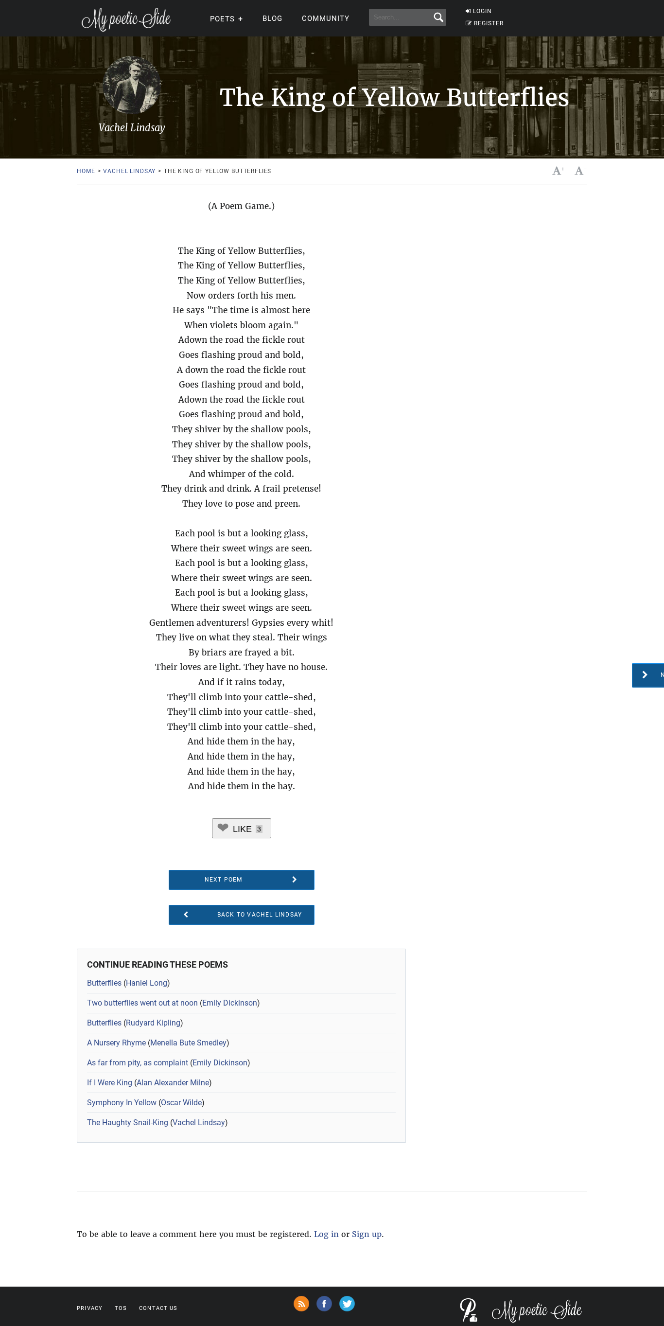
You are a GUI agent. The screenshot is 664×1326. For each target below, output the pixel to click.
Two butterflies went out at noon (142, 1003)
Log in (326, 1234)
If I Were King (109, 1082)
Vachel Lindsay (129, 171)
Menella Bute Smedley (188, 1042)
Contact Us (158, 1308)
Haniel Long (146, 983)
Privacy (90, 1308)
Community (325, 18)
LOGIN (482, 11)
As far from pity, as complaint (137, 1062)
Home (86, 171)
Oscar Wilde (181, 1102)
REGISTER (489, 23)
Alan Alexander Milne (173, 1082)
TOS (121, 1308)
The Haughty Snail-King (127, 1122)
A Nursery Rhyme (116, 1042)
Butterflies (104, 983)
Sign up (367, 1234)
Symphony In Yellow (122, 1102)
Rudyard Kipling (153, 1022)
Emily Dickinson (229, 1003)
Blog (272, 18)
